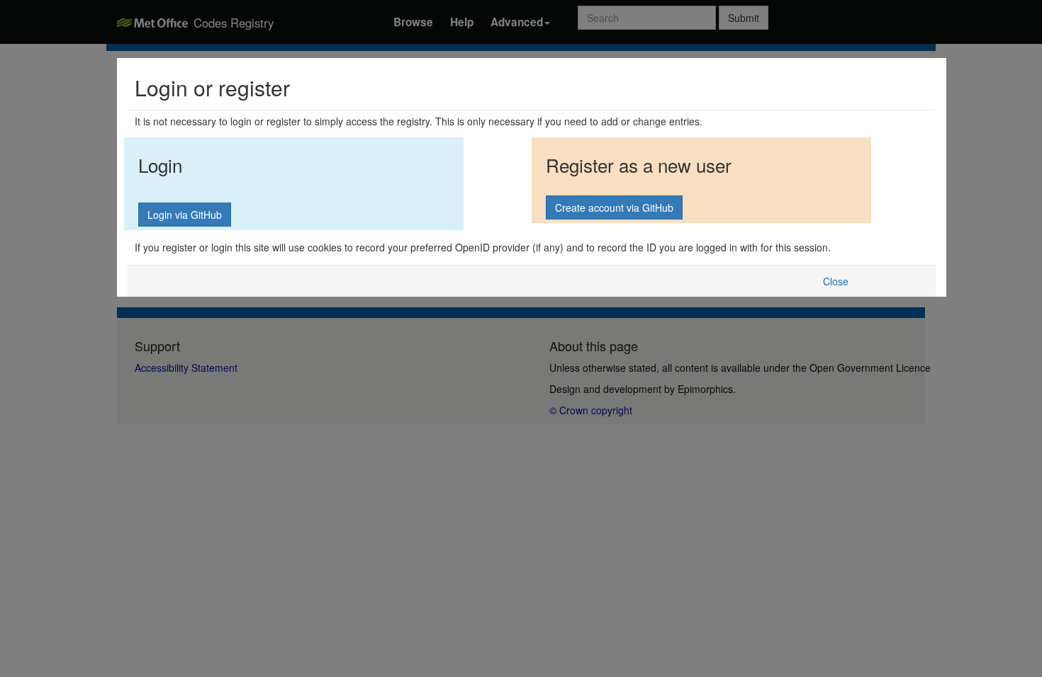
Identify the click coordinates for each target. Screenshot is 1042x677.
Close (835, 281)
